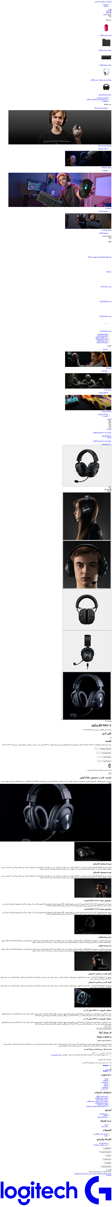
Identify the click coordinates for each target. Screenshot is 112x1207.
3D (108, 491)
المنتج (109, 14)
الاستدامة (105, 1087)
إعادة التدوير (104, 1088)
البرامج (109, 419)
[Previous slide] (109, 1026)
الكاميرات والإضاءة (102, 1104)
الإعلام (106, 1085)
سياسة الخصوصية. (56, 1055)
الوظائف (105, 1080)
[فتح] (110, 427)
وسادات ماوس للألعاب (101, 1098)
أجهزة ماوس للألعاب (102, 1096)
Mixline (106, 1115)
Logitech (105, 4)
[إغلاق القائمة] (110, 16)
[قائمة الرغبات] (109, 423)
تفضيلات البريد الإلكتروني (100, 1134)
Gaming (109, 429)
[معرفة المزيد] (109, 773)
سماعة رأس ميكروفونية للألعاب (102, 432)
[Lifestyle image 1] (86, 516)
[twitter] (109, 1066)
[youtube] (105, 1066)
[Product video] (86, 696)
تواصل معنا (104, 1126)
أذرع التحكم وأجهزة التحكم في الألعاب (97, 1106)
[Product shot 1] (86, 466)
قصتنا (106, 1078)
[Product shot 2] (86, 609)
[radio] (110, 737)
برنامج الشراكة (103, 1143)
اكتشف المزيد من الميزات (104, 1028)
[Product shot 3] (86, 651)
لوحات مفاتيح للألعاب (102, 1099)
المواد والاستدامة (106, 753)
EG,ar (108, 11)
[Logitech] (108, 12)
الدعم (109, 9)
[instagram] (110, 1066)
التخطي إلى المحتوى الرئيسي (102, 1)
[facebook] (107, 1066)
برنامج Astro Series (102, 1117)
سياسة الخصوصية (106, 1173)
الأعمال (106, 6)
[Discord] (103, 1066)
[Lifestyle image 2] (86, 565)
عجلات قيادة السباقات (101, 1103)
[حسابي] (110, 425)
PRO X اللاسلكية (106, 436)
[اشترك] (93, 1053)
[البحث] (109, 421)
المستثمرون (104, 1082)
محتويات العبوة (107, 757)
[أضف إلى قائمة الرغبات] (109, 487)
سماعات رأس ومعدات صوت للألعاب (97, 1101)
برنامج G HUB (103, 1114)
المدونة (106, 1083)
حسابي (106, 1135)
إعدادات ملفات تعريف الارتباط (92, 1173)
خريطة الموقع (79, 1173)
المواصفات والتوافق (106, 748)
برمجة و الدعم (107, 761)
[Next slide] (105, 1026)
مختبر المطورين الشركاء (101, 1145)
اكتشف (109, 236)
